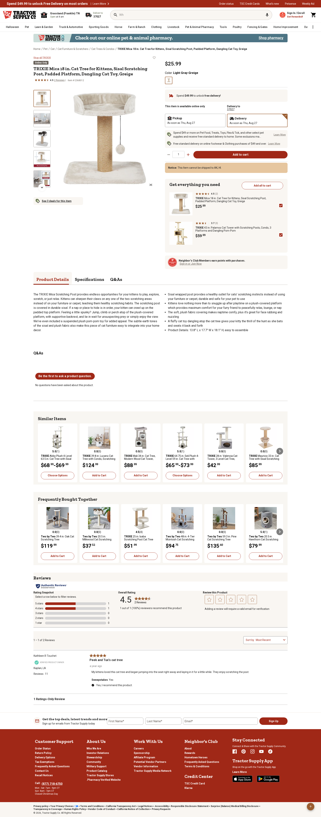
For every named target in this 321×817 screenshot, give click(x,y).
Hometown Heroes (195, 757)
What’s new (272, 3)
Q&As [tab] (116, 279)
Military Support (96, 766)
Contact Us (42, 770)
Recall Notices (44, 775)
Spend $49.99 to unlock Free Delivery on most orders (47, 4)
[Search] (115, 15)
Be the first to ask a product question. (65, 376)
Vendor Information (146, 766)
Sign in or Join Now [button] (191, 263)
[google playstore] (268, 778)
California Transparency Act (121, 806)
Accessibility (162, 806)
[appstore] (242, 778)
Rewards (189, 752)
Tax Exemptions (44, 761)
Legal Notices (145, 806)
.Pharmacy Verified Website (104, 779)
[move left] (41, 451)
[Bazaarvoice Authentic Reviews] (51, 586)
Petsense (290, 3)
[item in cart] (313, 15)
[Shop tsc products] (160, 38)
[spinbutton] (178, 154)
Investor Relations (98, 752)
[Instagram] (252, 751)
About (188, 748)
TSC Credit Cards (250, 3)
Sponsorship (142, 752)
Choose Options (58, 475)
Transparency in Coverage (47, 809)
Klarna (188, 787)
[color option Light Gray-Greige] (168, 80)
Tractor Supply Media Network (152, 770)
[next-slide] (42, 187)
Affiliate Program (144, 757)
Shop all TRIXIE (42, 57)
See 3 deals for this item (57, 201)
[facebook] (234, 751)
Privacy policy (40, 806)
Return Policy (43, 752)
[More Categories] (313, 27)
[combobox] (268, 639)
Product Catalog (97, 770)
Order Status (43, 748)
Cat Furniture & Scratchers (73, 48)
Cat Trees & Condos (102, 48)
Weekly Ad (308, 3)
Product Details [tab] (52, 279)
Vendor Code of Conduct (101, 809)
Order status (226, 3)
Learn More (99, 3)
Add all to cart (262, 185)
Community (94, 761)
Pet (45, 48)
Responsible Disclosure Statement (189, 806)
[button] (108, 3)
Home (36, 48)
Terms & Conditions (196, 766)
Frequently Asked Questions (52, 766)
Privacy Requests (161, 809)
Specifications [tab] (89, 279)
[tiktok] (270, 751)
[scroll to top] (310, 806)
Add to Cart (99, 475)
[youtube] (261, 751)
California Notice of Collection (133, 809)
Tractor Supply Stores (100, 775)
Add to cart (240, 154)
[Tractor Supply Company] (19, 15)
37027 (230, 109)
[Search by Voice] (267, 15)
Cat (53, 48)
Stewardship (94, 757)
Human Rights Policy (75, 809)
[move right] (279, 451)
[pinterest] (243, 751)
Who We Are (94, 748)
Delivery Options (45, 757)
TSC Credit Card (194, 783)
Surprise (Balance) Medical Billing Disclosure (235, 806)
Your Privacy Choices (62, 806)
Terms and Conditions (92, 806)
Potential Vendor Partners (150, 761)
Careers (139, 748)
